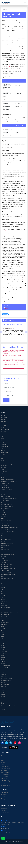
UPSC (2, 475)
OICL (2, 518)
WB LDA (3, 682)
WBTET (3, 587)
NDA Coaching (5, 779)
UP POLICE (3, 510)
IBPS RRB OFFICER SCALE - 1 (8, 555)
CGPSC (3, 694)
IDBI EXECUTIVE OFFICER (7, 479)
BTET (2, 477)
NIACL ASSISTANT (6, 551)
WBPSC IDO (4, 686)
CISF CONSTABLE (5, 497)
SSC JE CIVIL (4, 557)
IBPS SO (3, 419)
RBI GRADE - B (4, 466)
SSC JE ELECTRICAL (6, 572)
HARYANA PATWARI (6, 500)
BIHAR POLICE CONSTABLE (8, 531)
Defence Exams (5, 812)
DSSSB (2, 460)
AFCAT (3, 462)
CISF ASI (3, 547)
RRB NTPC (3, 444)
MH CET (3, 640)
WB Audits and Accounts (7, 675)
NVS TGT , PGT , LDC (6, 504)
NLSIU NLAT (4, 642)
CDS (2, 440)
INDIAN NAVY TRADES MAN (8, 582)
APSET (3, 630)
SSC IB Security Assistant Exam (9, 705)
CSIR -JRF (3, 516)
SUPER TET (4, 605)
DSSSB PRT (4, 651)
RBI (9, 66)
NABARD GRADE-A (5, 622)
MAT (2, 586)
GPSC (2, 537)
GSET (2, 649)
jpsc (2, 702)
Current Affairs (5, 766)
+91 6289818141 (5, 828)
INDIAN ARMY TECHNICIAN (8, 568)
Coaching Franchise (6, 785)
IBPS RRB (3, 421)
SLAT (2, 636)
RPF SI (2, 634)
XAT (2, 591)
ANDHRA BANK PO (5, 487)
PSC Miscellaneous (6, 665)
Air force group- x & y (6, 464)
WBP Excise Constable (6, 678)
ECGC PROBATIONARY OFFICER (9, 498)
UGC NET (3, 522)
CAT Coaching (4, 776)
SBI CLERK (3, 425)
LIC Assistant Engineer (6, 558)
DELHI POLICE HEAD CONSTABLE (9, 528)
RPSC (2, 704)
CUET (2, 692)
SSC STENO (4, 485)
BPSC (2, 533)
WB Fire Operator (5, 676)
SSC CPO (3, 468)
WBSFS (3, 657)
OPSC (2, 688)
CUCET (3, 690)
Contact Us (4, 758)
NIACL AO (3, 514)
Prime (2, 764)
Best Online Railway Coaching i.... (13, 324)
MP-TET (3, 659)
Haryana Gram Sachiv (6, 489)
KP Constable (4, 671)
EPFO (2, 620)
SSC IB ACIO (4, 617)
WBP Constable (5, 524)
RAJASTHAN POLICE (6, 508)
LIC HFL (3, 628)
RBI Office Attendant (6, 539)
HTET (2, 609)
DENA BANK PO (5, 491)
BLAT (2, 646)
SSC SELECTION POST (6, 611)
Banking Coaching (5, 768)
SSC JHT (3, 618)
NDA (2, 535)
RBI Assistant (4, 471)
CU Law (3, 709)
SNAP (2, 632)
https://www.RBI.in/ (7, 230)
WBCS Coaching (5, 772)
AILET (2, 638)
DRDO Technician (5, 545)
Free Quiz (3, 799)
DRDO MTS (3, 562)
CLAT (2, 442)
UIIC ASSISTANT (5, 570)
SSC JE (3, 473)
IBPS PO (3, 415)
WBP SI (3, 669)
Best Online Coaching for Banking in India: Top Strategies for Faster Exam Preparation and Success (14, 364)
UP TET (3, 512)
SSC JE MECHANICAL (6, 580)
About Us (3, 756)
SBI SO (2, 427)
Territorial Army (5, 549)
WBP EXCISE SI (5, 526)
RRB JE (3, 450)
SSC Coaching (4, 770)
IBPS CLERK (4, 417)
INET (2, 576)
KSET (2, 655)
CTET (2, 439)
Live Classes (4, 792)
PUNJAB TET (4, 601)
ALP (2, 448)
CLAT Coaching (5, 774)
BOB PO (3, 495)
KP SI (2, 673)
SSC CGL (3, 431)
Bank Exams (4, 808)
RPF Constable (4, 452)
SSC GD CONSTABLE (6, 615)
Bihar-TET (3, 661)
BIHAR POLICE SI (5, 529)
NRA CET (3, 541)
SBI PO (2, 423)
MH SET (3, 603)
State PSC (3, 698)
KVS (2, 502)
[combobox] (14, 9)
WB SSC (3, 663)
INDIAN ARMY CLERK (6, 566)
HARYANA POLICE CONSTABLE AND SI (10, 493)
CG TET (3, 589)
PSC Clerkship (4, 667)
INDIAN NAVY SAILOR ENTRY (8, 578)
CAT (2, 584)
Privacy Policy (5, 783)
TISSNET (3, 599)
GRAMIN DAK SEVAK (6, 520)
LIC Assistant (4, 469)
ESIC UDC (3, 553)
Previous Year (4, 801)
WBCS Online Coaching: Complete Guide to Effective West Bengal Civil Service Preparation (13, 352)
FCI (2, 456)
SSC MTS (3, 435)
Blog (2, 760)
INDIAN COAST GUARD (6, 564)
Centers (3, 762)
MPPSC (3, 696)
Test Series (4, 794)
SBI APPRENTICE (5, 607)
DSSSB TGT (4, 653)
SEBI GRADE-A (4, 624)
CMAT (2, 597)
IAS (2, 707)
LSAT (2, 644)
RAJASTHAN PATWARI (7, 506)
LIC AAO (3, 454)
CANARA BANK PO (5, 483)
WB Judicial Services (6, 680)
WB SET (3, 593)
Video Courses (5, 797)
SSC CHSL (3, 433)
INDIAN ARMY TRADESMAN (8, 574)
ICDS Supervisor (5, 684)
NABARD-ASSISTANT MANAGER (9, 481)
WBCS (2, 437)
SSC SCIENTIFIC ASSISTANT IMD (9, 613)
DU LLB (3, 647)
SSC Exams (4, 810)
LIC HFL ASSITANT (6, 560)
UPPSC (3, 700)
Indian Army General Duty (7, 543)
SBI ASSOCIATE (5, 429)
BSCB (2, 626)
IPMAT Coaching (5, 781)
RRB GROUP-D (4, 446)
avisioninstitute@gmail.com (8, 833)
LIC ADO (3, 458)
